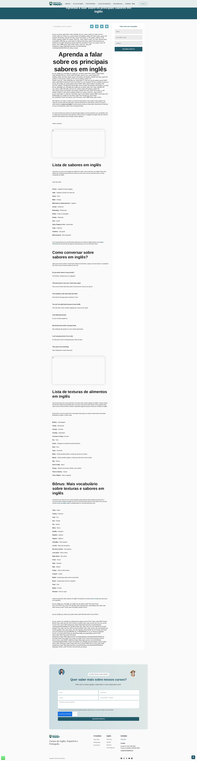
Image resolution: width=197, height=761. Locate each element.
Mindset (67, 3)
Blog (133, 3)
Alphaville (123, 739)
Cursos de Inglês (78, 3)
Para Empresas (117, 3)
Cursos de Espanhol (104, 3)
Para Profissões (90, 3)
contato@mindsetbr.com (127, 750)
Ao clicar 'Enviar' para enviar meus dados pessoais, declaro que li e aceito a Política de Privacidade (86, 710)
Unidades (128, 3)
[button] (91, 26)
